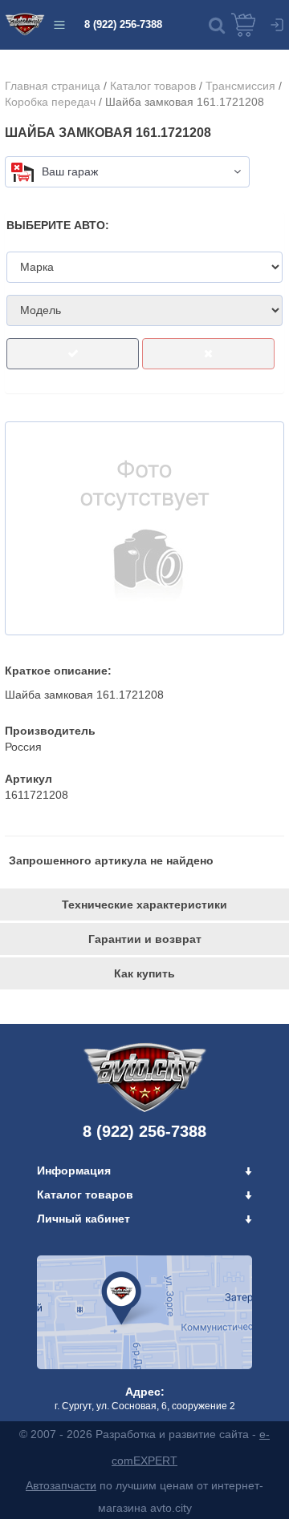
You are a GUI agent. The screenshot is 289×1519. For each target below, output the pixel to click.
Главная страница (52, 85)
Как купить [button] (144, 973)
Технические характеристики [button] (144, 904)
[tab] (144, 904)
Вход (277, 25)
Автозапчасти (61, 1485)
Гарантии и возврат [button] (144, 939)
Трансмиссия (240, 85)
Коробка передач (50, 101)
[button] (216, 25)
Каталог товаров (153, 85)
